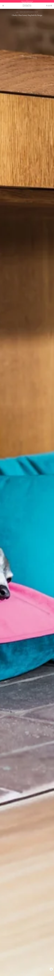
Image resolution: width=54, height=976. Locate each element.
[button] (3, 5)
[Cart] (51, 6)
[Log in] (49, 6)
